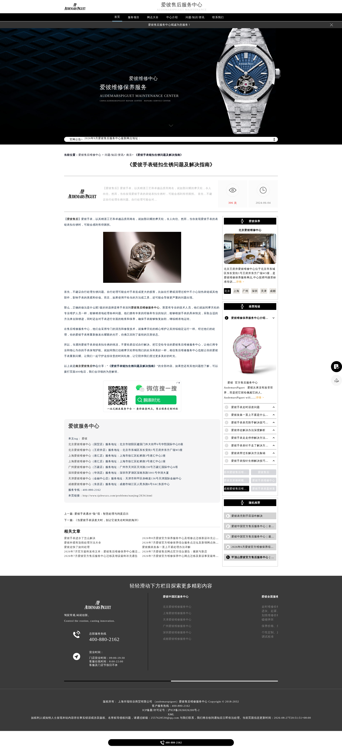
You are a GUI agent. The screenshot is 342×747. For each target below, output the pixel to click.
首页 (117, 17)
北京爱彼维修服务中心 (177, 606)
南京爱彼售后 (84, 366)
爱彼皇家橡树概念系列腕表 (236, 480)
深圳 (255, 291)
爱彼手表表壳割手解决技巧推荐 (251, 422)
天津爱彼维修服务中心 (177, 619)
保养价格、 (269, 625)
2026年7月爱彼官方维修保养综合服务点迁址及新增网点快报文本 (183, 542)
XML (171, 714)
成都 (273, 291)
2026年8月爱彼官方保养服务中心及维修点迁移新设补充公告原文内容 (186, 538)
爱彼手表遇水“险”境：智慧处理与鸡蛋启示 (101, 513)
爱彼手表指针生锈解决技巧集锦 (251, 460)
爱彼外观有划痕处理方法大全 (82, 542)
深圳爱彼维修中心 (79, 472)
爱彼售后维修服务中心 (145, 307)
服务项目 (133, 17)
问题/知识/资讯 (195, 17)
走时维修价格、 (272, 606)
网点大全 (153, 17)
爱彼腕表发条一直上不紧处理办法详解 (166, 547)
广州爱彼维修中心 (79, 467)
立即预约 (171, 378)
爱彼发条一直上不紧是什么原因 (251, 414)
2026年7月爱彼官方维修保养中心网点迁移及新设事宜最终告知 (181, 556)
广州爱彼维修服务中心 (177, 626)
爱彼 (84, 438)
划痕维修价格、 (272, 615)
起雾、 (275, 610)
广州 (245, 291)
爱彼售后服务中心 (181, 4)
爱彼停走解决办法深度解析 (248, 430)
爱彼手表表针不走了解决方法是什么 (254, 445)
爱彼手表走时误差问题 (245, 407)
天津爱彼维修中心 (79, 478)
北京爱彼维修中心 (79, 444)
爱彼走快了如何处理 (77, 547)
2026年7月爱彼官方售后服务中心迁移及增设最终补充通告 (101, 556)
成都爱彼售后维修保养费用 (236, 488)
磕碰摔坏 (268, 619)
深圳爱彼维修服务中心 (177, 632)
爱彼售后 (72, 219)
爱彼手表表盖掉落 (263, 488)
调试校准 (268, 636)
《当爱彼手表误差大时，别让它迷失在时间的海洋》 (107, 520)
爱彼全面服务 (270, 596)
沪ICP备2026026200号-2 (184, 710)
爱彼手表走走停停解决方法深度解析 (254, 437)
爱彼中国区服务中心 (176, 596)
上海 (236, 291)
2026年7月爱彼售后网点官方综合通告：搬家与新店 (174, 551)
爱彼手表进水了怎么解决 (79, 538)
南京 (129, 154)
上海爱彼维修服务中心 (177, 613)
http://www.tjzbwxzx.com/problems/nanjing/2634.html (117, 495)
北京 (227, 291)
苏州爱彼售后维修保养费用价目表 (236, 472)
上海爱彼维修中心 (79, 455)
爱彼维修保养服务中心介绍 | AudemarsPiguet (260, 317)
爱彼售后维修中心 (89, 154)
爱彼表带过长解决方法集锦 (248, 453)
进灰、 (266, 610)
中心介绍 (172, 17)
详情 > (240, 281)
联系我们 (218, 17)
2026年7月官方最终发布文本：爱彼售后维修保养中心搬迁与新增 (105, 551)
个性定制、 (269, 632)
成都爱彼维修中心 (79, 484)
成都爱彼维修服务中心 (177, 638)
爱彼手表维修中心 (263, 480)
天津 (264, 291)
